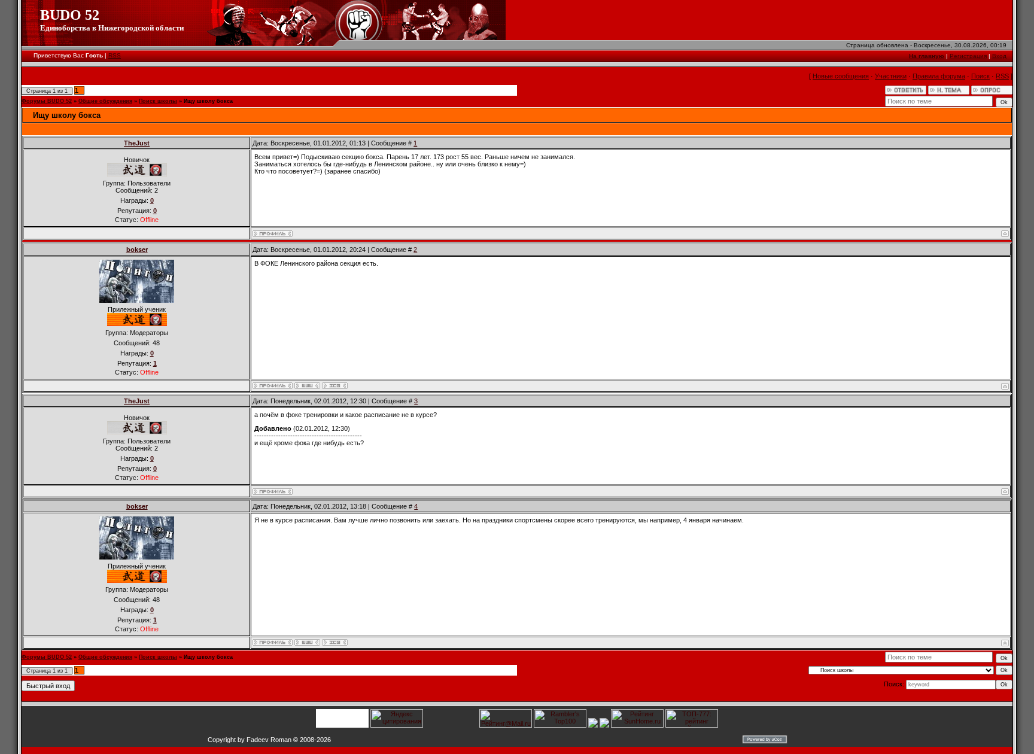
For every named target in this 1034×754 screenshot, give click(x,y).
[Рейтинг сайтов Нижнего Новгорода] (593, 725)
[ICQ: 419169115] (335, 385)
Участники (891, 76)
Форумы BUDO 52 (47, 101)
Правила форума (939, 76)
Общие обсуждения (105, 101)
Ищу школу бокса (208, 101)
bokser (137, 249)
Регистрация (968, 56)
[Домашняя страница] (307, 385)
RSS (114, 55)
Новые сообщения (841, 76)
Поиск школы (158, 101)
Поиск (980, 76)
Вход (999, 56)
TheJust (137, 143)
